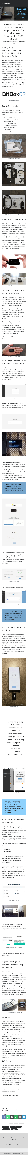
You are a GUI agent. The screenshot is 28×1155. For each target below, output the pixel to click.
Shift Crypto (16, 64)
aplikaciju (4, 371)
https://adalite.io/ (7, 862)
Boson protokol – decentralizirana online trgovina (14, 1138)
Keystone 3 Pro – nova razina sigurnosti (14, 1144)
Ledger (4, 233)
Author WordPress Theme (9, 1153)
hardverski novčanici (16, 1126)
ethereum (6, 1126)
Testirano (21, 1123)
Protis (21, 981)
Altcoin (11, 1123)
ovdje (3, 338)
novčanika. (8, 812)
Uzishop (12, 983)
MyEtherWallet (6, 858)
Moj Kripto (6, 3)
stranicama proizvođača (16, 973)
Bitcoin (16, 1123)
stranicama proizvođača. (8, 1091)
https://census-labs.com (14, 323)
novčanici (14, 1129)
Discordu (5, 1110)
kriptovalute (6, 1129)
